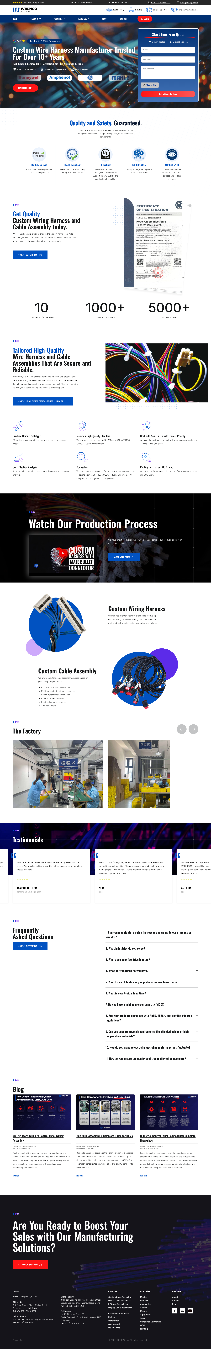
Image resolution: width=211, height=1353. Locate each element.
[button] (182, 729)
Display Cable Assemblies (120, 1307)
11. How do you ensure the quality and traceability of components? (146, 1058)
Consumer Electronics (150, 1322)
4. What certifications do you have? (127, 970)
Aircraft (143, 1307)
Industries (58, 18)
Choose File (151, 85)
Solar (142, 1318)
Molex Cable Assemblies (119, 1300)
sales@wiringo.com (189, 2)
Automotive (145, 1304)
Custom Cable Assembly (119, 1297)
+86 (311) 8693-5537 (160, 2)
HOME (15, 18)
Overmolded (114, 1324)
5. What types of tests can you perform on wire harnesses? (141, 982)
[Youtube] (190, 1310)
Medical (144, 1297)
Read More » (17, 1176)
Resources (82, 18)
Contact (123, 18)
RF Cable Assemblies (118, 1304)
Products (34, 18)
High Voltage (114, 1327)
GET (204, 1346)
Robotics (144, 1300)
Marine (143, 1311)
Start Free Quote (25, 88)
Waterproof (113, 1320)
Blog (174, 1304)
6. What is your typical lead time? (126, 993)
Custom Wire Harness (118, 1313)
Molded (111, 1317)
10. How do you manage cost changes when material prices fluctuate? (148, 1047)
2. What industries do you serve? (125, 948)
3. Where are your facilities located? (128, 959)
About (104, 18)
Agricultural (145, 1314)
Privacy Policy (19, 1340)
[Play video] (63, 554)
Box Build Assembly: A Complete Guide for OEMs (104, 1136)
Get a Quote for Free (168, 94)
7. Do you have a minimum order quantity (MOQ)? (135, 1004)
